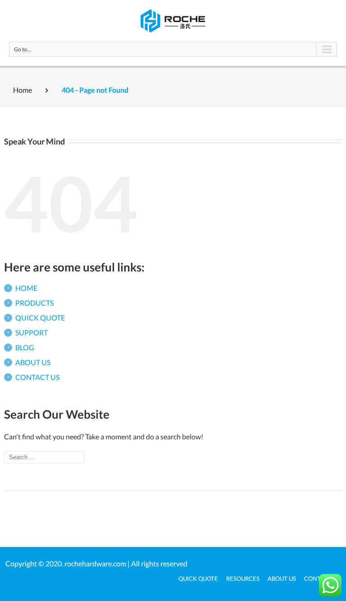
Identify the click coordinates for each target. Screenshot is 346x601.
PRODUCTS (34, 302)
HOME (26, 288)
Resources (243, 578)
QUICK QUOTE (40, 317)
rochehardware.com (95, 563)
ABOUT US (32, 362)
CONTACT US (37, 377)
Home (22, 90)
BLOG (24, 347)
